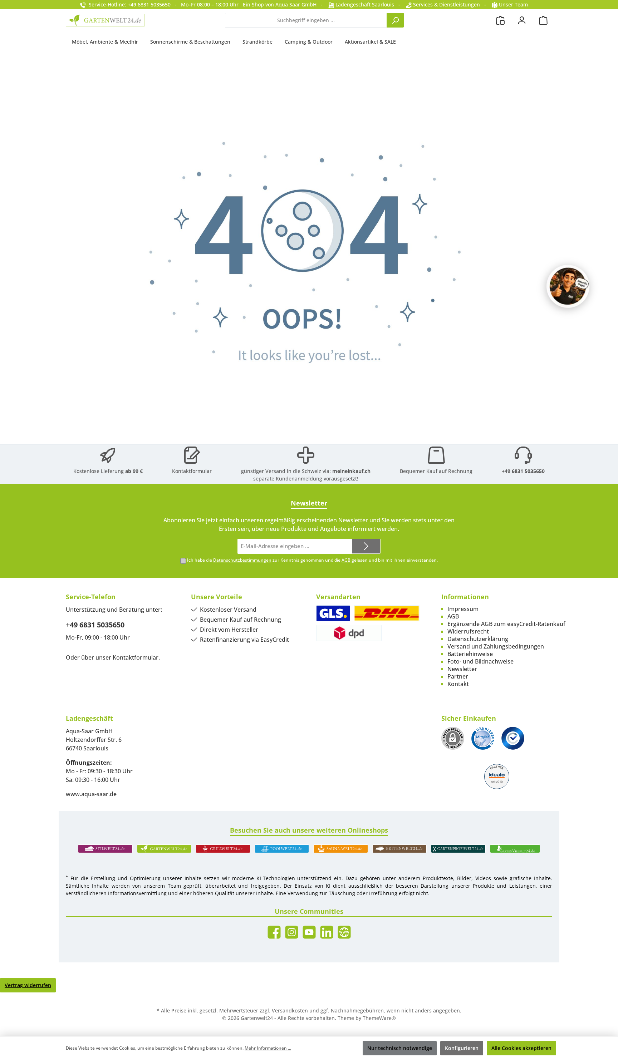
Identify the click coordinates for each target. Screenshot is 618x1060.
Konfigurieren (462, 1048)
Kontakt (458, 684)
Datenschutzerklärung (477, 639)
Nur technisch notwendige (399, 1048)
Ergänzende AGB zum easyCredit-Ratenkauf (506, 624)
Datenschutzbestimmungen (242, 560)
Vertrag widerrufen (28, 985)
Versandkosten (290, 1010)
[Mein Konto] (522, 20)
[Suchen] (395, 20)
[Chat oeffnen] (567, 286)
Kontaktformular (192, 471)
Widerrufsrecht (468, 631)
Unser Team (513, 4)
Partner (457, 676)
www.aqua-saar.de (91, 794)
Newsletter (462, 669)
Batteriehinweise (470, 654)
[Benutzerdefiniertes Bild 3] (512, 738)
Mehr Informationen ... (268, 1048)
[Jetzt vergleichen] (500, 20)
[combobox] (306, 20)
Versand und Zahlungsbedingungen (495, 646)
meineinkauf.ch (351, 471)
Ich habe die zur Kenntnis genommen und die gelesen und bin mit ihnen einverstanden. (312, 560)
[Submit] (366, 546)
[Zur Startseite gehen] (105, 20)
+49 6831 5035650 (523, 471)
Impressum (463, 609)
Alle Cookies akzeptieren (521, 1048)
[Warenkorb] (543, 20)
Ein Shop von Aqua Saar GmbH (280, 4)
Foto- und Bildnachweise (480, 661)
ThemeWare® (379, 1018)
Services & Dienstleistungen (446, 4)
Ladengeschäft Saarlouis (364, 4)
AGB (346, 560)
